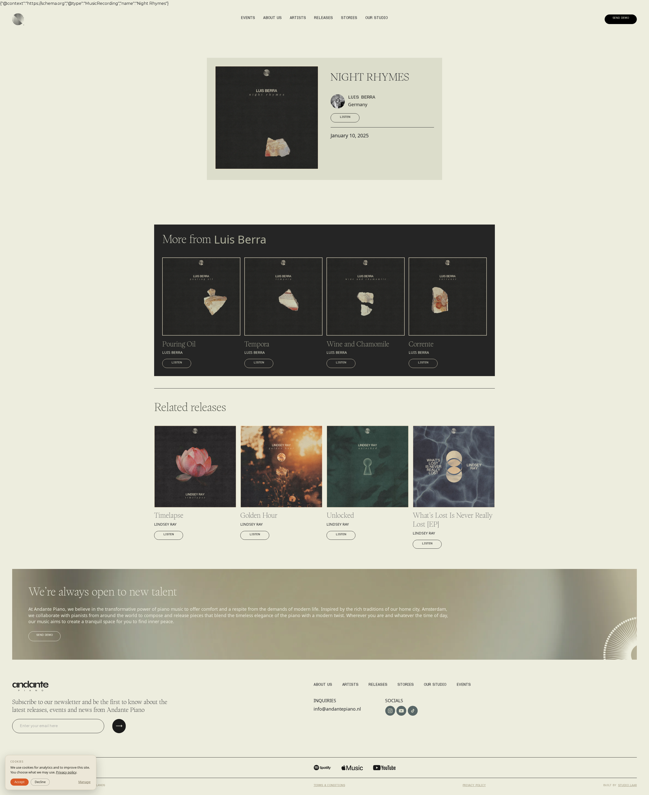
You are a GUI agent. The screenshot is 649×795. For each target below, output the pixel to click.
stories (349, 18)
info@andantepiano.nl (337, 709)
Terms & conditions (329, 785)
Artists (350, 684)
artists (298, 18)
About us (272, 18)
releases (323, 18)
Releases (378, 684)
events (248, 18)
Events (464, 684)
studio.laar (627, 785)
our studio (376, 18)
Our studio (435, 684)
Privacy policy (474, 785)
